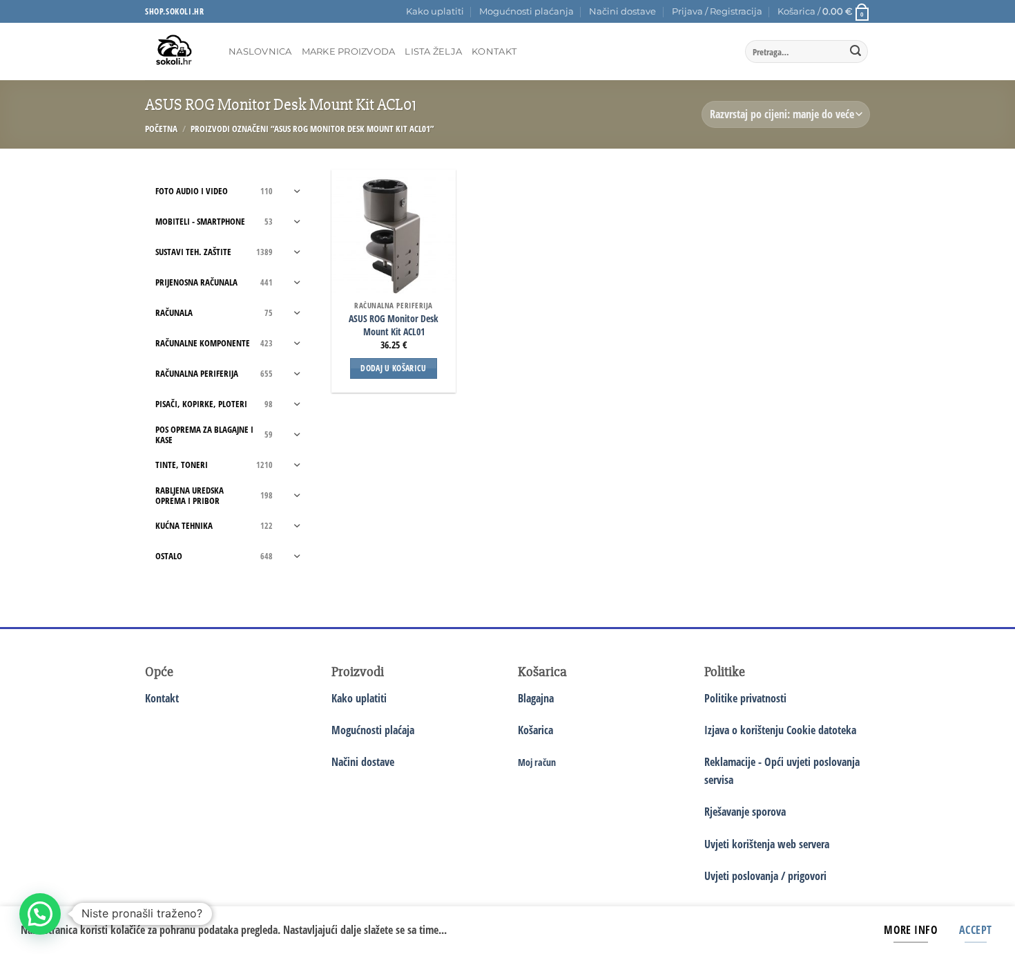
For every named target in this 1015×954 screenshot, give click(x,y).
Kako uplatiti (435, 11)
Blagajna (536, 698)
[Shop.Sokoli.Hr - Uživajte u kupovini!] (176, 51)
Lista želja (433, 51)
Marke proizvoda (349, 51)
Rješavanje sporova (745, 811)
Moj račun (537, 762)
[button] (717, 12)
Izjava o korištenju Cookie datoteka (780, 730)
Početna (161, 128)
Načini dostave (622, 11)
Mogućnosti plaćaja (372, 730)
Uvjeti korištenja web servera (766, 844)
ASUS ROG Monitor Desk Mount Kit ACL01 (393, 325)
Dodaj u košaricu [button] (393, 368)
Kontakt (494, 51)
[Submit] (855, 52)
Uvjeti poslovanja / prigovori (765, 875)
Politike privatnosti (745, 698)
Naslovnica (260, 51)
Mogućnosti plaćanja (526, 11)
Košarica (535, 730)
